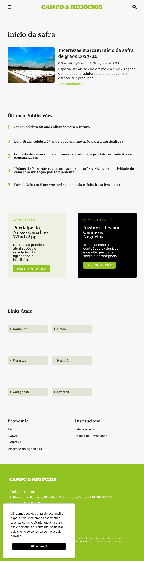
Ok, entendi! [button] (39, 546)
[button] (10, 7)
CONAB (13, 436)
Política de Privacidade (91, 436)
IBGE (11, 429)
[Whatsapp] (11, 503)
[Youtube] (32, 503)
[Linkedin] (39, 503)
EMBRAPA (15, 442)
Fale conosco (84, 429)
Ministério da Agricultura (25, 449)
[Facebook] (25, 503)
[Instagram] (18, 503)
